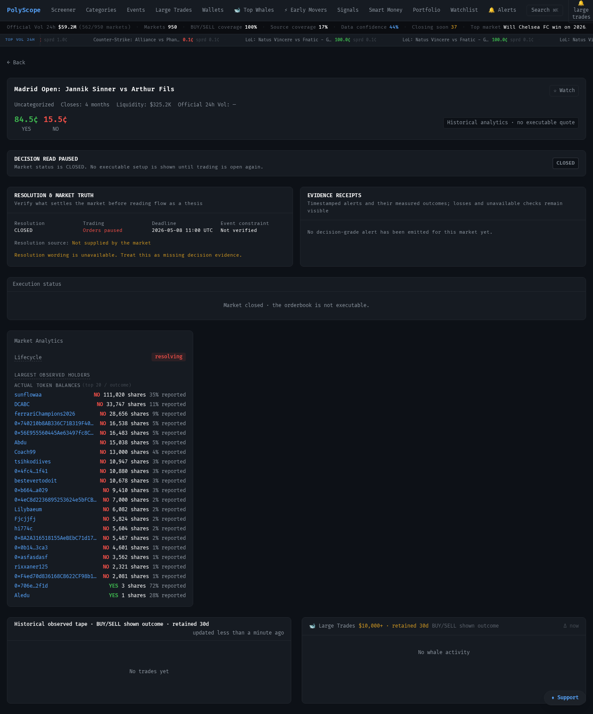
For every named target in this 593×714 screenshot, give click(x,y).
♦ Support (565, 697)
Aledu (22, 595)
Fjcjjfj (25, 519)
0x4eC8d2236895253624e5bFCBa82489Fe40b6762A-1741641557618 (56, 500)
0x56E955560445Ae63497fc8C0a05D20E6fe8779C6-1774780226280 (55, 433)
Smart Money (385, 10)
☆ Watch (564, 90)
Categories (101, 10)
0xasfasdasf (31, 557)
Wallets (213, 10)
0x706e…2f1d (31, 586)
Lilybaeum (28, 509)
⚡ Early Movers (305, 10)
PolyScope (24, 10)
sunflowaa (28, 395)
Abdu (20, 443)
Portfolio (426, 10)
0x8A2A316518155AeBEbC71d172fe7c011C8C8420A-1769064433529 (56, 538)
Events (136, 10)
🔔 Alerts (502, 10)
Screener (63, 10)
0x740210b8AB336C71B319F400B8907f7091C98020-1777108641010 (55, 423)
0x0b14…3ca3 (31, 548)
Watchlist (464, 10)
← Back (16, 63)
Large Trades (173, 10)
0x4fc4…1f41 (31, 471)
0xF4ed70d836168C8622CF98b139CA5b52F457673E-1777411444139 (56, 576)
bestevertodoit (35, 481)
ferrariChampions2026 (44, 414)
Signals (348, 10)
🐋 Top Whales (254, 10)
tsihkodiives (32, 462)
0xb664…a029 (31, 490)
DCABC (22, 404)
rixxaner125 (31, 567)
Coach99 (25, 452)
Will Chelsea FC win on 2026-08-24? (547, 27)
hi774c (23, 529)
